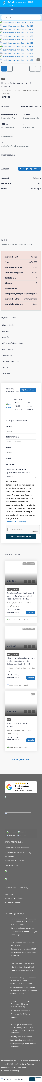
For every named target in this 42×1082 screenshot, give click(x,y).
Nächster (25, 759)
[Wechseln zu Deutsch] (11, 836)
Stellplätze (7, 355)
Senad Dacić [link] (23, 620)
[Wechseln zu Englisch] (22, 832)
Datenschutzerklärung (16, 521)
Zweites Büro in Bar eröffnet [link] (23, 963)
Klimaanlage (7, 349)
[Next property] (34, 759)
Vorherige (16, 759)
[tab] (4, 69)
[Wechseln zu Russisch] (21, 836)
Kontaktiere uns (11, 865)
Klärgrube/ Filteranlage (12, 343)
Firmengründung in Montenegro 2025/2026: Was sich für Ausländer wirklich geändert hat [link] (23, 980)
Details (31, 612)
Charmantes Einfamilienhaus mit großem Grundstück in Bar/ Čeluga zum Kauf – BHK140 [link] (21, 661)
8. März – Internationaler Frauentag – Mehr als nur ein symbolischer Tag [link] (22, 1004)
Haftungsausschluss (13, 902)
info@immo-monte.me (14, 860)
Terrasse (6, 373)
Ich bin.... (10, 458)
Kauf (3, 78)
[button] (32, 69)
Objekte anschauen (28, 390)
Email (8, 447)
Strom (5, 367)
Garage (5, 331)
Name (9, 426)
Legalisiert (15, 589)
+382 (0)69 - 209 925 (18, 406)
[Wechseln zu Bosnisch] (11, 832)
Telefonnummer (13, 437)
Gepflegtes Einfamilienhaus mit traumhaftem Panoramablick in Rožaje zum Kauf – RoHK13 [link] (20, 596)
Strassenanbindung (10, 361)
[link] (21, 573)
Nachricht (10, 464)
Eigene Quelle (8, 325)
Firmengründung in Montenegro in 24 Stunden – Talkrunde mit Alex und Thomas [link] (23, 921)
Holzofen (6, 337)
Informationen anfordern (21, 536)
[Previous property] (8, 759)
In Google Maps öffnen (30, 169)
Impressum (9, 894)
